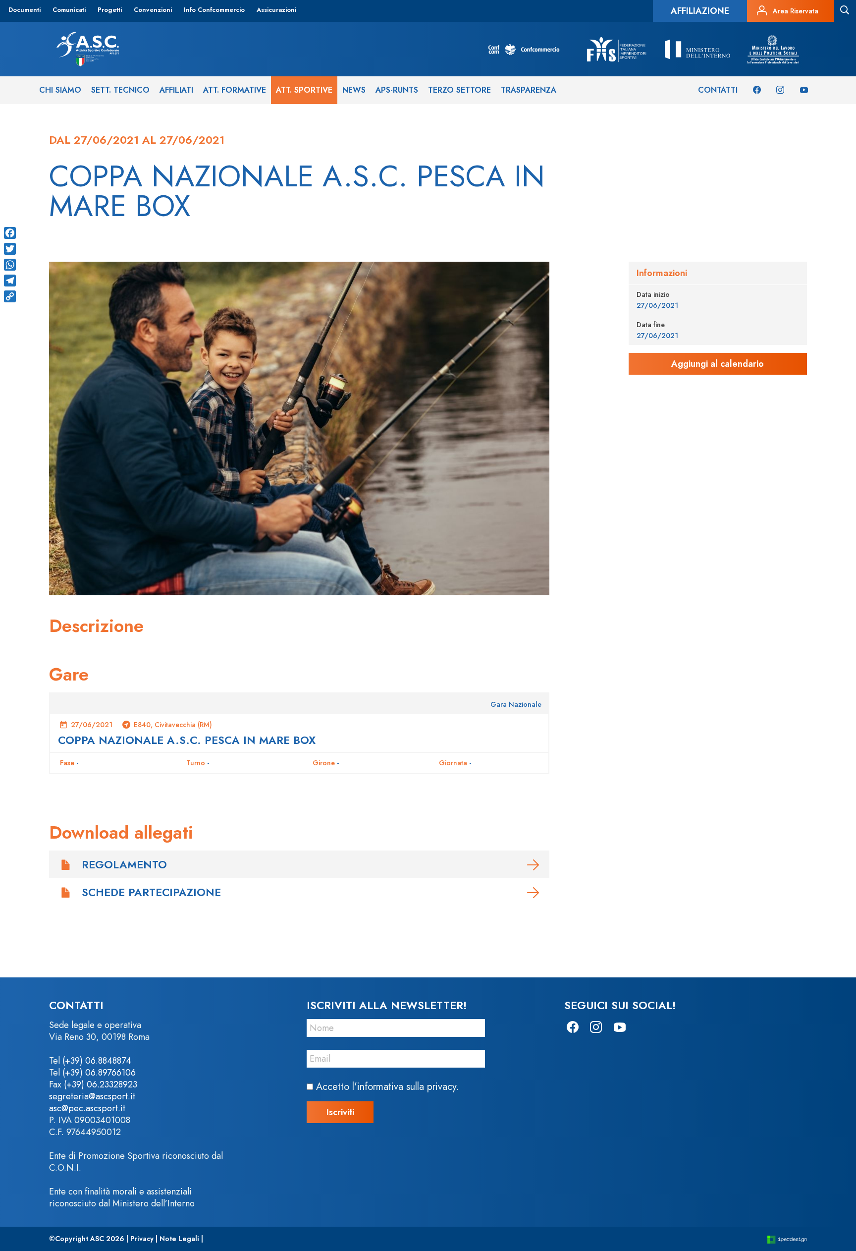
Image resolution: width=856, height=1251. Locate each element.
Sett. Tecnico (120, 90)
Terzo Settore (459, 90)
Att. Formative (234, 90)
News (354, 90)
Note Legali (179, 1239)
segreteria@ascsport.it (92, 1096)
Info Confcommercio (214, 9)
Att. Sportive (304, 90)
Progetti (110, 9)
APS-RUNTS (396, 90)
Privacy (142, 1239)
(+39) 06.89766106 (99, 1072)
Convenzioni (153, 9)
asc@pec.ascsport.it (87, 1108)
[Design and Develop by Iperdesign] (787, 1239)
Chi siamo (60, 90)
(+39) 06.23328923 (100, 1084)
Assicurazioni (276, 9)
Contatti (718, 90)
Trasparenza (528, 90)
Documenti (24, 9)
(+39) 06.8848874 (96, 1060)
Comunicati (69, 9)
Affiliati (176, 90)
